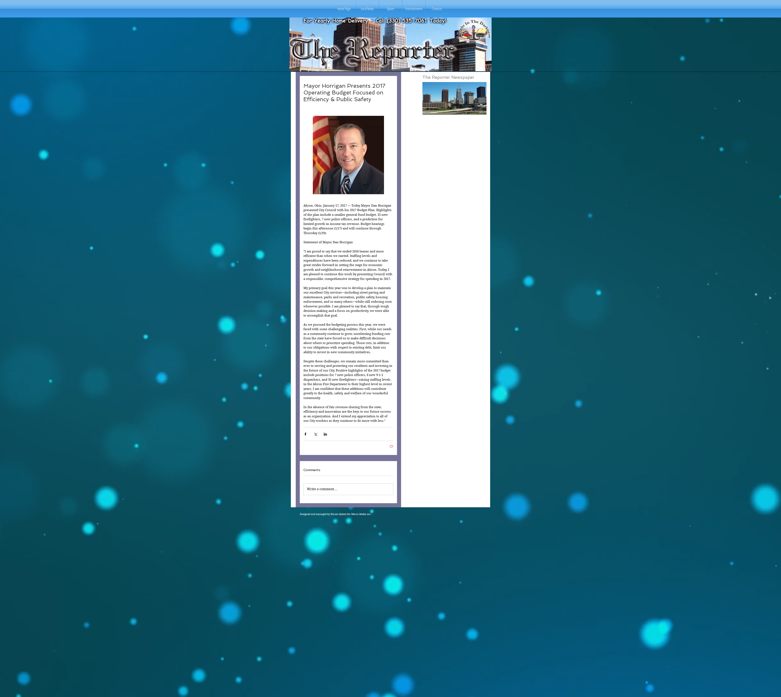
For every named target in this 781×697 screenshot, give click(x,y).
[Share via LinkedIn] (325, 434)
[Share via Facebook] (305, 434)
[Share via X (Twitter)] (315, 434)
